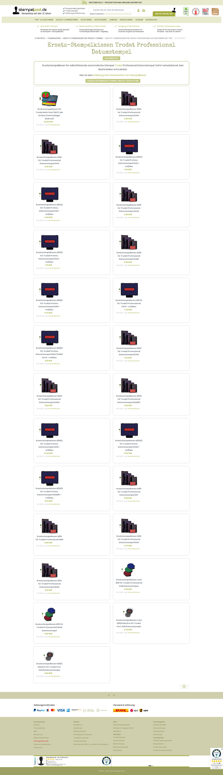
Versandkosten (54, 125)
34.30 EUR (48, 121)
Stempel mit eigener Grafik (123, 728)
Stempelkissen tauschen (83, 735)
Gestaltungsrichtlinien (121, 725)
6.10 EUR (128, 169)
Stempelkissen (54, 38)
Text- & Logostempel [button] (44, 19)
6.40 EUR (48, 217)
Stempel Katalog (80, 741)
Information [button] (151, 19)
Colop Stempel (119, 741)
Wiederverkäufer (80, 731)
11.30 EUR (48, 405)
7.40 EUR (128, 309)
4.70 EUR (128, 545)
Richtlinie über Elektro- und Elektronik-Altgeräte (91, 744)
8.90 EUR (48, 673)
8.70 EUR (128, 629)
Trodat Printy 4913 (159, 747)
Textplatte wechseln (81, 738)
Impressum (38, 748)
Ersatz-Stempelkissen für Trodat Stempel (83, 38)
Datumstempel (118, 14)
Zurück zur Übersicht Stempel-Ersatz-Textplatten (113, 81)
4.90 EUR (48, 166)
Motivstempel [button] (101, 19)
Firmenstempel (108, 14)
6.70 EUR (48, 312)
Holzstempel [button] (86, 19)
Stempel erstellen (159, 725)
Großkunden (78, 728)
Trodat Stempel (71, 11)
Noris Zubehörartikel (120, 747)
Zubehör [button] (113, 19)
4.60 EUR (128, 214)
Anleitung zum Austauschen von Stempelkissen (119, 75)
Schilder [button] (139, 19)
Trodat (118, 65)
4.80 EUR (128, 118)
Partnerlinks (117, 750)
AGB (35, 731)
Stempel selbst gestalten (162, 741)
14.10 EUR (128, 453)
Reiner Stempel (119, 744)
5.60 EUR (128, 262)
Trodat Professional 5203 (162, 750)
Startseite (40, 38)
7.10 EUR (48, 265)
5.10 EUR (48, 590)
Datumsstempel (159, 728)
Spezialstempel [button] (126, 19)
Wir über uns (38, 735)
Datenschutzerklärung (42, 744)
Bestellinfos (78, 725)
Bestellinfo (117, 731)
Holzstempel (157, 735)
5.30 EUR (128, 589)
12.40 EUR (48, 453)
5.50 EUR (48, 633)
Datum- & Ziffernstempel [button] (67, 19)
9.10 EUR (48, 360)
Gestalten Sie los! (164, 13)
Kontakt (37, 725)
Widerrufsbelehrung (41, 738)
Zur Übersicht (111, 58)
